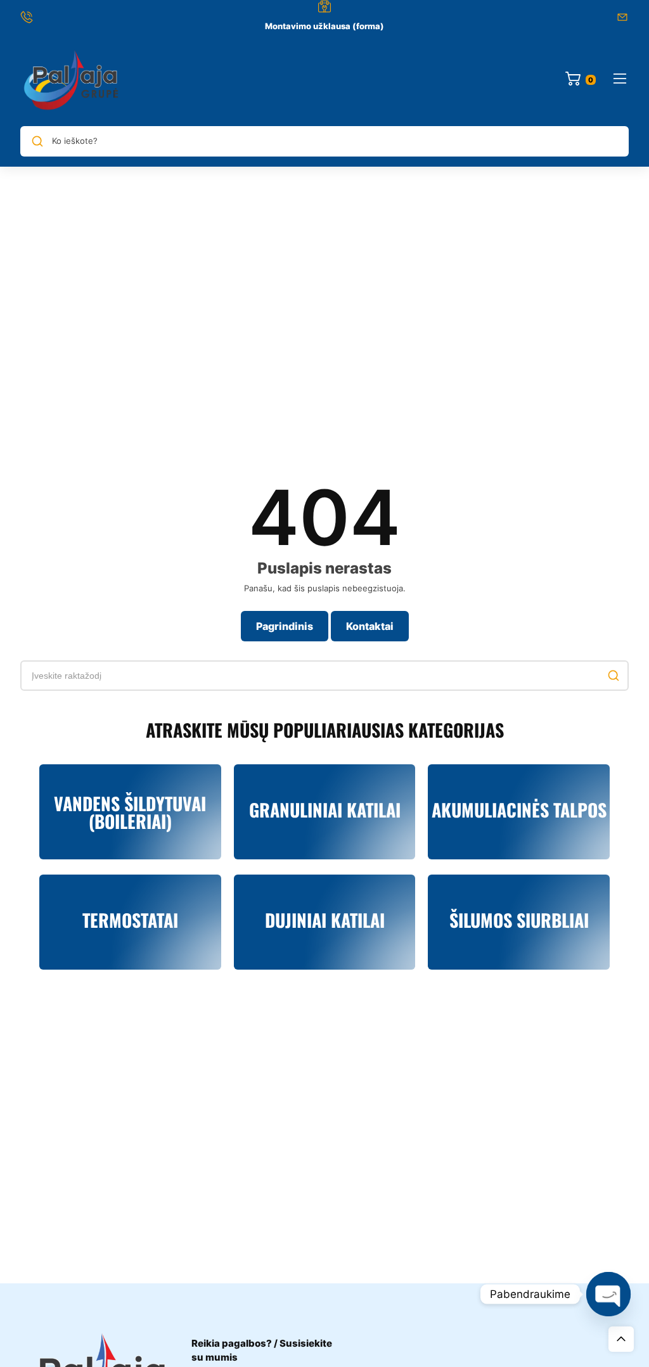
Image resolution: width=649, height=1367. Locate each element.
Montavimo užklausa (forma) (324, 26)
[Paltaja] (71, 79)
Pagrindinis (284, 626)
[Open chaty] (608, 1294)
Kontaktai (370, 626)
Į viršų (621, 1339)
